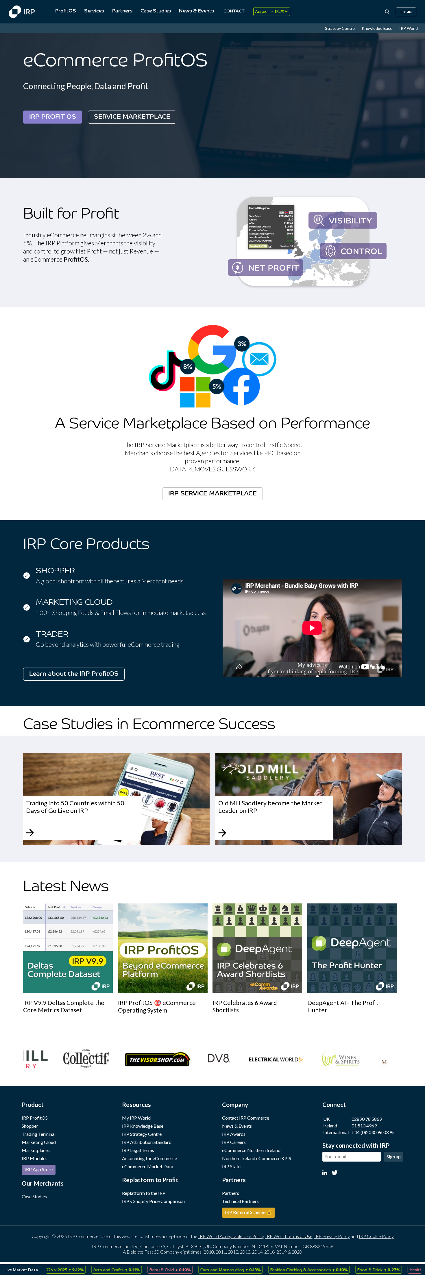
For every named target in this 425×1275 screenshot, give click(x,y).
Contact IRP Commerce (245, 1117)
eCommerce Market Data (147, 1166)
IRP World (408, 28)
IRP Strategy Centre (142, 1134)
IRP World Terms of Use (289, 1236)
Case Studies (156, 11)
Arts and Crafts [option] (88, 1269)
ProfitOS (65, 11)
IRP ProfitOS (35, 1117)
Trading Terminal (39, 1134)
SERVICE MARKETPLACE (132, 117)
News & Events (196, 11)
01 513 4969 (364, 1125)
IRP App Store (39, 1169)
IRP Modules (34, 1158)
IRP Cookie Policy (376, 1236)
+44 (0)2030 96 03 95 (373, 1132)
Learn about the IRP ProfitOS (74, 674)
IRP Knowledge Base (142, 1126)
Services (94, 11)
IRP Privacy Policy (332, 1236)
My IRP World (136, 1117)
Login (406, 11)
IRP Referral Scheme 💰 (248, 1212)
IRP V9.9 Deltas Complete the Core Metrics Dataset (63, 1006)
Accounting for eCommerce (149, 1158)
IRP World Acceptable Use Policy (231, 1236)
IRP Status (232, 1166)
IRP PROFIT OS (52, 117)
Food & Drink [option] (350, 1269)
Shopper (30, 1126)
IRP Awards (233, 1134)
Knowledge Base (377, 28)
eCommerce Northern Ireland (251, 1150)
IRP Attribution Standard (146, 1142)
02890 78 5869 (367, 1119)
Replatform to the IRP (143, 1193)
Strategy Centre (340, 28)
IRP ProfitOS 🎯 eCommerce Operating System (157, 1006)
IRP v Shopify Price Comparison (153, 1201)
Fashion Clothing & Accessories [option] (280, 1269)
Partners (122, 11)
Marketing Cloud (39, 1142)
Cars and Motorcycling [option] (202, 1269)
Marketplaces (36, 1150)
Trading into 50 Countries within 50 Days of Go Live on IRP (75, 806)
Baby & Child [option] (141, 1269)
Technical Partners (240, 1201)
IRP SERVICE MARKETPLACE (212, 493)
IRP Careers (234, 1142)
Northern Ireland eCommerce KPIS (256, 1158)
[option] (70, 958)
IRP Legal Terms (138, 1150)
